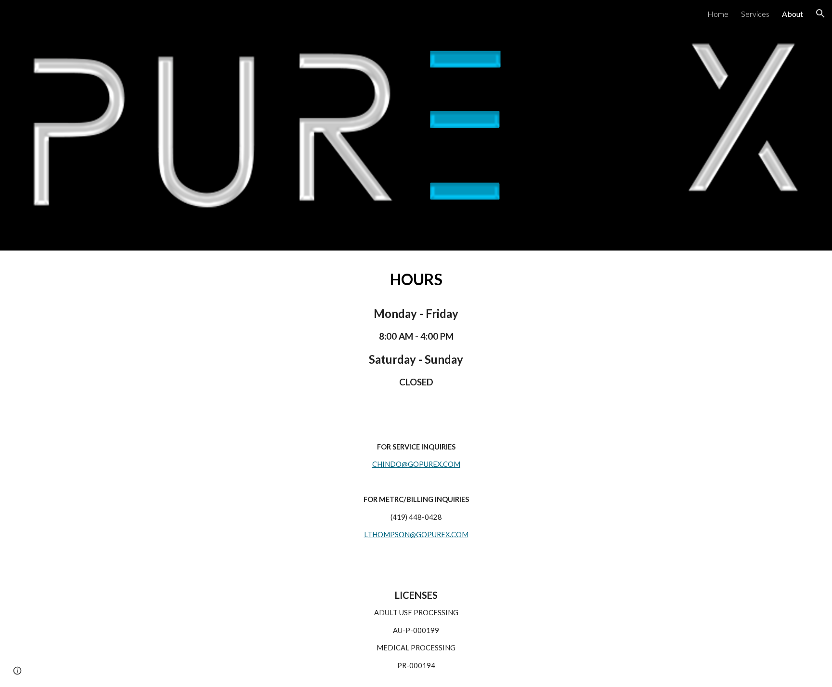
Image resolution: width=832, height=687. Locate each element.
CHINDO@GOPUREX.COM (416, 464)
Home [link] (717, 13)
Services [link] (755, 13)
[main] (416, 279)
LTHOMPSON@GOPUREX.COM (416, 534)
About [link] (792, 13)
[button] (820, 13)
